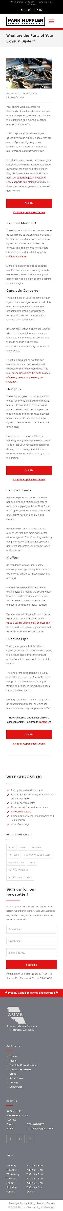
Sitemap (12, 1203)
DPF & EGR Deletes (20, 1069)
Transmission (17, 1078)
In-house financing (21, 811)
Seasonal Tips (16, 862)
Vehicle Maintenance (20, 877)
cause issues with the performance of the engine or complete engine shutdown (28, 377)
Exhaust (14, 1056)
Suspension (16, 1086)
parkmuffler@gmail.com (40, 1128)
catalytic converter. (16, 256)
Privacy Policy (27, 1203)
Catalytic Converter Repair (24, 1065)
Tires (32, 862)
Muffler (13, 1060)
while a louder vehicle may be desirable (28, 622)
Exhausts (20, 97)
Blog (12, 97)
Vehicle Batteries (18, 870)
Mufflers (14, 855)
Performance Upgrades (37, 855)
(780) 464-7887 (33, 10)
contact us (44, 722)
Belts (11, 847)
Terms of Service (46, 1203)
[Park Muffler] (26, 21)
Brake (13, 1073)
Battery (14, 1082)
